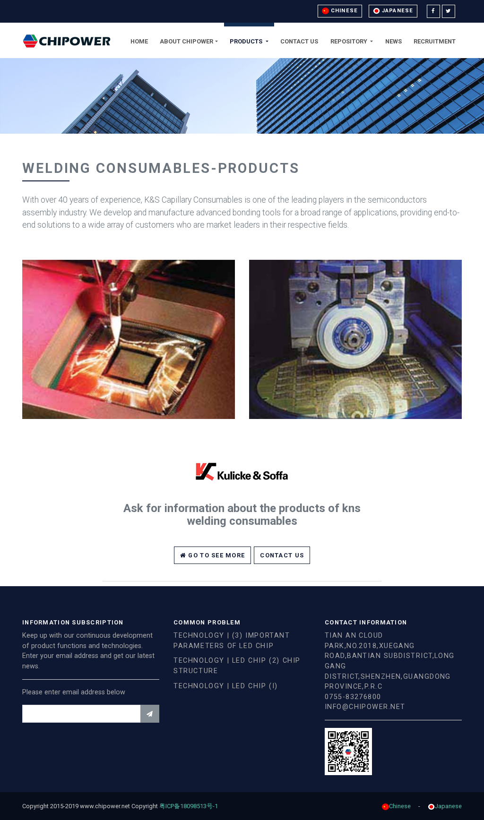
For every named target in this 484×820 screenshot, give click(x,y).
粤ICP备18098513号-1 (191, 806)
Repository (349, 41)
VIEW (128, 354)
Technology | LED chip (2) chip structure (237, 666)
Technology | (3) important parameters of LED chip (231, 641)
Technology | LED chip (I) (225, 686)
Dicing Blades (355, 298)
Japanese (396, 11)
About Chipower (186, 41)
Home (139, 41)
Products (247, 41)
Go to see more (215, 555)
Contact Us (299, 41)
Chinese (343, 11)
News (393, 41)
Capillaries (128, 298)
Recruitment (435, 41)
